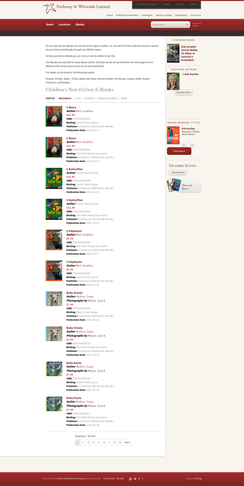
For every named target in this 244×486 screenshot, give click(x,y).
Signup (166, 4)
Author (89, 98)
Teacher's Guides (164, 15)
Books (50, 25)
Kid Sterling (188, 128)
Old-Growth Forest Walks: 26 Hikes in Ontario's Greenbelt (189, 53)
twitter (135, 479)
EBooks (80, 25)
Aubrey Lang (84, 296)
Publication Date (107, 98)
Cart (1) (180, 4)
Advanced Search (197, 24)
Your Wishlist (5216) (147, 4)
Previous (184, 145)
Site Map (120, 478)
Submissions (181, 15)
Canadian (65, 25)
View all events (177, 172)
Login (193, 4)
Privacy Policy (109, 478)
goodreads (143, 479)
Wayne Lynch (96, 300)
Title (78, 98)
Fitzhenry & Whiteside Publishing (71, 478)
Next (127, 442)
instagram (130, 479)
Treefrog (198, 478)
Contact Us (195, 15)
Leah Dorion (190, 74)
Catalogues (147, 15)
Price (124, 98)
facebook (138, 479)
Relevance (65, 98)
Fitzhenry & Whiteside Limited (76, 9)
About (110, 15)
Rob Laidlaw (84, 111)
